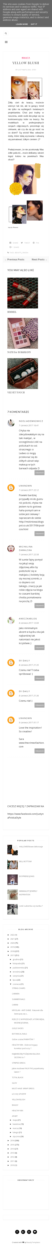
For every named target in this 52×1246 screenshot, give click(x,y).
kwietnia (16, 1124)
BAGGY (15, 1105)
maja (15, 1120)
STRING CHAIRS (18, 988)
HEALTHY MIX (17, 1110)
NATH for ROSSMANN (19, 352)
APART (15, 1116)
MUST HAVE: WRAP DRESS (23, 1088)
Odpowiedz (39, 473)
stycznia (16, 1136)
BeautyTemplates (33, 1242)
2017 (12, 955)
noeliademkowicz (31, 421)
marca (15, 1128)
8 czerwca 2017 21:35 (29, 665)
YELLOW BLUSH (18, 1099)
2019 (12, 947)
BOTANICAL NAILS (19, 1033)
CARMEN (15, 993)
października (18, 967)
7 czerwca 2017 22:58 (29, 554)
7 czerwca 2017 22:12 (29, 490)
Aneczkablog (28, 618)
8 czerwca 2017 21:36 (29, 695)
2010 (12, 1165)
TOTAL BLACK (17, 1077)
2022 (12, 934)
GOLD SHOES (18, 1028)
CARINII (15, 1004)
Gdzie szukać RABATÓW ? (23, 1039)
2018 (12, 951)
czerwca (16, 984)
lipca (15, 980)
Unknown (25, 485)
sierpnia (16, 975)
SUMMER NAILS (18, 999)
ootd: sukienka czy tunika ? (31, 906)
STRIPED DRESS (18, 1063)
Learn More (22, 24)
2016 (12, 1140)
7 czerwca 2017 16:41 (29, 425)
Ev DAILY (24, 660)
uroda (25, 253)
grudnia (16, 959)
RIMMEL (12, 311)
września (17, 971)
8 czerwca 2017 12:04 (29, 623)
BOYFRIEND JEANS (26, 876)
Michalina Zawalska (26, 548)
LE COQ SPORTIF (19, 1094)
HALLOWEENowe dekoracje (31, 846)
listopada (17, 963)
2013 (12, 1153)
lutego (15, 1132)
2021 (12, 939)
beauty (26, 58)
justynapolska (24, 70)
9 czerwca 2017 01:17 (29, 722)
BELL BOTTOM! (25, 861)
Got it (34, 24)
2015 (12, 1144)
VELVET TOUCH (16, 392)
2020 (12, 943)
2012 (12, 1157)
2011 (12, 1161)
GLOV (14, 1083)
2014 (12, 1148)
